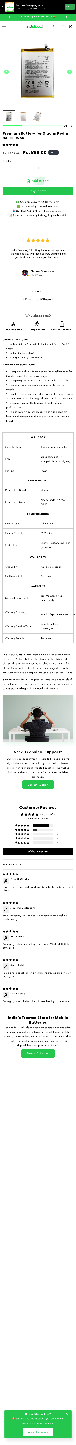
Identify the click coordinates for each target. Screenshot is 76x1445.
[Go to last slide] (6, 72)
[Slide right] (67, 17)
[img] (10, 874)
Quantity (7, 161)
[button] (4, 26)
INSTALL (70, 6)
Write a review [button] (38, 851)
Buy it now (38, 191)
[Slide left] (9, 17)
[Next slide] (69, 72)
